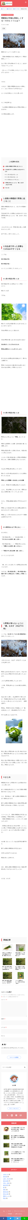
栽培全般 (5, 1181)
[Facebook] (3, 1218)
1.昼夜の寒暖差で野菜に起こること (14, 166)
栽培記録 (5, 1191)
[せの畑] (6, 3)
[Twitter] (10, 1218)
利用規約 (10, 1213)
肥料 (4, 1189)
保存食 (5, 1176)
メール (4, 1027)
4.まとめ (7, 187)
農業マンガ (6, 1196)
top (4, 1211)
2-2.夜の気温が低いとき (12, 177)
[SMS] (24, 1218)
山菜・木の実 (7, 1178)
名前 (3, 1018)
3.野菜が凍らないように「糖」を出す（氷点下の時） (14, 183)
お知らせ (5, 1174)
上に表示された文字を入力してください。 (13, 1047)
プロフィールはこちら (13, 1108)
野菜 (4, 1198)
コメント (4, 999)
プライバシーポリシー (19, 1211)
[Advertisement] (14, 136)
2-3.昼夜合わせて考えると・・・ (14, 179)
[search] (25, 1067)
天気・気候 (6, 1183)
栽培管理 (5, 1185)
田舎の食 (5, 1194)
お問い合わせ (18, 1213)
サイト (3, 1036)
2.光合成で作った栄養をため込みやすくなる (15, 170)
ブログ (9, 1211)
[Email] (17, 1218)
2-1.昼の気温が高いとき (12, 174)
